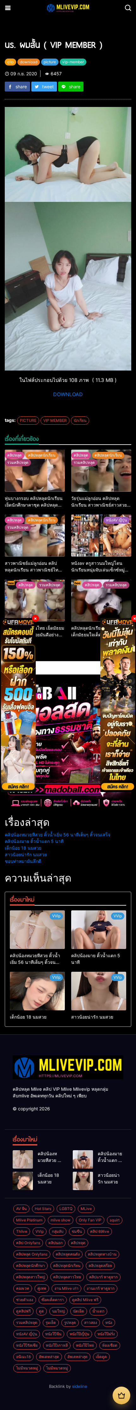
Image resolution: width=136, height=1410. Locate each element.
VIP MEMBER (55, 420)
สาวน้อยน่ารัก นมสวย (26, 854)
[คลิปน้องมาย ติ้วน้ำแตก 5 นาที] (98, 929)
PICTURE (28, 420)
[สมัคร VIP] (121, 1395)
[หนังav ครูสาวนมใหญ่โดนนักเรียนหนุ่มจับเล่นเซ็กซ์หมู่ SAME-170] (101, 536)
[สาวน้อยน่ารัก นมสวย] (98, 991)
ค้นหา (10, 655)
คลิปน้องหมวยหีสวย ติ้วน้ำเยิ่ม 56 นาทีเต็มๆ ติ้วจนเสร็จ (57, 834)
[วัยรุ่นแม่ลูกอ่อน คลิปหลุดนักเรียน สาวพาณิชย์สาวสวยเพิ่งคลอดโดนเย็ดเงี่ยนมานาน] (101, 471)
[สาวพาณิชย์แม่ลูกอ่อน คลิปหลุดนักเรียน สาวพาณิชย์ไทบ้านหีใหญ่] (35, 536)
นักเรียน (80, 420)
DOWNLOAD (68, 394)
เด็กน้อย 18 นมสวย (23, 848)
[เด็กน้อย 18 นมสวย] (37, 991)
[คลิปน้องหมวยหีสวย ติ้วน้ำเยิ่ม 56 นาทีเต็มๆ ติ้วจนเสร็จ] (37, 929)
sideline (79, 1386)
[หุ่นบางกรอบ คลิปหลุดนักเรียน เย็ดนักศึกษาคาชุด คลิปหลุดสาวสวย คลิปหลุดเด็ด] (35, 471)
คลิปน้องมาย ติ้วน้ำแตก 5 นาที (34, 841)
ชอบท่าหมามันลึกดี (23, 861)
